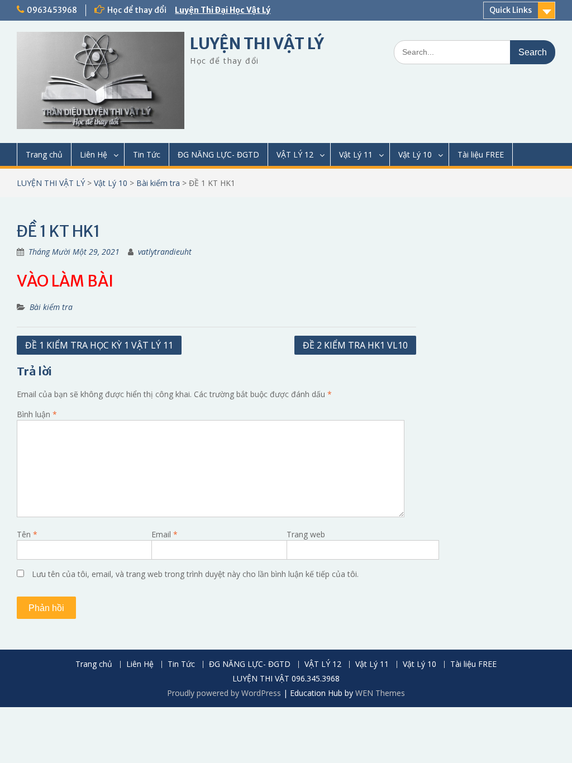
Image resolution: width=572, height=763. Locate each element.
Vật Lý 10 (415, 154)
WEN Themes (380, 693)
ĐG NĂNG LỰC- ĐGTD (218, 154)
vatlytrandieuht (165, 251)
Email (164, 534)
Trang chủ (44, 154)
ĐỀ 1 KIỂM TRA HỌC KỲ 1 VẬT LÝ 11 (99, 345)
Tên (27, 534)
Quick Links (510, 10)
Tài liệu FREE (480, 154)
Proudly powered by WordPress (224, 693)
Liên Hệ (93, 154)
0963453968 (52, 10)
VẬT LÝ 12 (295, 154)
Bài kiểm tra (158, 183)
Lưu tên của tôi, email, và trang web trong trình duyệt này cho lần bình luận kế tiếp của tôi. (195, 574)
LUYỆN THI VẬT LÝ (257, 44)
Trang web (306, 534)
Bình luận (37, 414)
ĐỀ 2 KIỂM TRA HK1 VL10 (355, 345)
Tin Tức (146, 154)
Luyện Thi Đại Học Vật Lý (222, 10)
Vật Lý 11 (356, 154)
